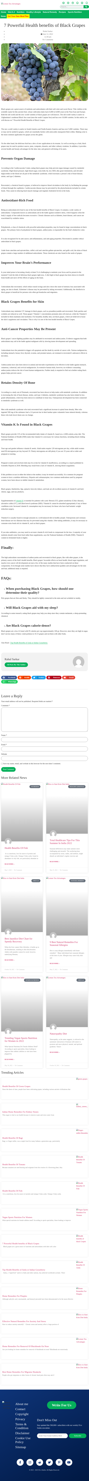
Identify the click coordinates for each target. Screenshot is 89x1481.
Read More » (9, 864)
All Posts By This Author (16, 665)
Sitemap (20, 1447)
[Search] (86, 6)
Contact (20, 1409)
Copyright (22, 1414)
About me (21, 1404)
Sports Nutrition (75, 12)
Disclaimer (22, 1433)
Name (4, 735)
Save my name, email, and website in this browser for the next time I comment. (32, 764)
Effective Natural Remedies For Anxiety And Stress (24, 1321)
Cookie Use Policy (22, 1440)
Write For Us (61, 1405)
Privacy (20, 1419)
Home (3, 12)
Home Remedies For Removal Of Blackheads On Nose (25, 1346)
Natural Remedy (50, 12)
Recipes (62, 12)
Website (4, 754)
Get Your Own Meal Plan (18, 16)
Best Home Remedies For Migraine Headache (21, 1372)
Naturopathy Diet (58, 1033)
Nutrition (20, 12)
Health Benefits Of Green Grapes (16, 1086)
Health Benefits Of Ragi (12, 1138)
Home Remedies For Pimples (14, 1296)
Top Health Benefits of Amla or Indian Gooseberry (29, 643)
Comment (5, 706)
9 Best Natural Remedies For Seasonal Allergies (64, 943)
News (3, 16)
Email (4, 745)
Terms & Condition (21, 1426)
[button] (9, 677)
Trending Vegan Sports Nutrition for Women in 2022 (21, 1039)
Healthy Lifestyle (33, 12)
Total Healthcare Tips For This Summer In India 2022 (65, 842)
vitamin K (19, 501)
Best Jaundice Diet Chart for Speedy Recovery (18, 940)
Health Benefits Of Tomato (13, 1164)
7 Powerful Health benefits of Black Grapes (20, 1243)
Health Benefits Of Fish (16, 848)
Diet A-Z (11, 12)
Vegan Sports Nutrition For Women (17, 1217)
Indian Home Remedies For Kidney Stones (20, 1112)
